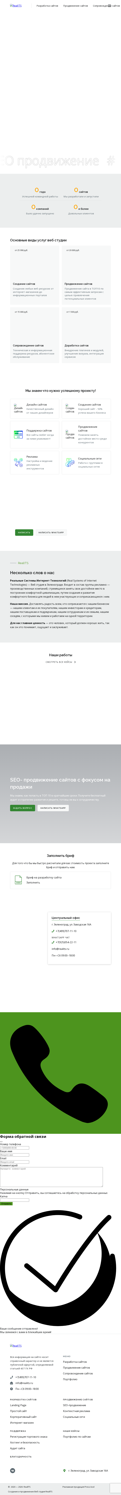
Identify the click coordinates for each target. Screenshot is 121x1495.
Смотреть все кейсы (59, 661)
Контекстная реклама (76, 1411)
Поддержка (18, 1431)
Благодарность (21, 1456)
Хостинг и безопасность (25, 1442)
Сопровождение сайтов (106, 5)
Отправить (6, 1204)
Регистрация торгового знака (28, 1436)
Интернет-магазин (22, 1422)
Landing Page (18, 1405)
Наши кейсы (71, 1431)
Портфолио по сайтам (77, 1436)
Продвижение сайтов (75, 5)
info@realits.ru (60, 949)
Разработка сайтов (47, 5)
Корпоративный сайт (23, 1417)
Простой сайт (18, 1411)
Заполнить (33, 882)
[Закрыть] (1, 1141)
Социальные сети (74, 1417)
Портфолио (70, 1379)
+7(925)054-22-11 (66, 942)
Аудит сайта (17, 1448)
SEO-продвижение (74, 1405)
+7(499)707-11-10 (66, 931)
